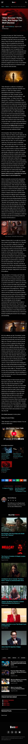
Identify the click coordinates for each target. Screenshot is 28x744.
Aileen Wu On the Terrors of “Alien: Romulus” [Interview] (18, 455)
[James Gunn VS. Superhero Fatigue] (14, 638)
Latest (4, 657)
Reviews (23, 657)
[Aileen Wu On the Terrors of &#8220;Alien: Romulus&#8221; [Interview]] (18, 450)
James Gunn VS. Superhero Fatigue (11, 647)
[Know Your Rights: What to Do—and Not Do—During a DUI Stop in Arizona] (5, 672)
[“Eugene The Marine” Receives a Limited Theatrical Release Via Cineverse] (14, 593)
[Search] (26, 2)
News (9, 657)
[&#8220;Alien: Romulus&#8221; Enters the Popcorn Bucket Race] (6, 464)
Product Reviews (9, 700)
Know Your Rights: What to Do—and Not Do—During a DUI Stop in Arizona (18, 672)
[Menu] (2, 2)
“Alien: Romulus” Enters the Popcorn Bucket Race (5, 469)
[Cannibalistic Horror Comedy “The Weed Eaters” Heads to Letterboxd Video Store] (14, 570)
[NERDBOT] (14, 2)
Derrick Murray (10, 26)
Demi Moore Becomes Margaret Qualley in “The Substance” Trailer (20, 490)
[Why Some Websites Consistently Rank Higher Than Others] (5, 681)
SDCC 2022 (6, 705)
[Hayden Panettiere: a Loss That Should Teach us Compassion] (14, 615)
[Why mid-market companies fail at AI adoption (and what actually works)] (5, 664)
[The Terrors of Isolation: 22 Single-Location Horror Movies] (14, 547)
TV (18, 657)
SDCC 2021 (6, 703)
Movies (5, 14)
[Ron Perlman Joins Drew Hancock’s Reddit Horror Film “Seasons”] (14, 525)
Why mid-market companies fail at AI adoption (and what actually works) (18, 663)
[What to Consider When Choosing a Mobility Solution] (5, 689)
